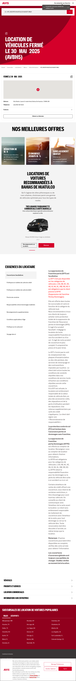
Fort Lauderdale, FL (57, 635)
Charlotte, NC (6, 632)
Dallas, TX (5, 628)
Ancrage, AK (30, 624)
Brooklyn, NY (30, 621)
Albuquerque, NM (7, 621)
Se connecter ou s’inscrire (62, 3)
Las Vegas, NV (31, 628)
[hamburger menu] (73, 3)
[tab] (6, 616)
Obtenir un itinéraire (38, 116)
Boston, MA (30, 639)
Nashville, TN (30, 643)
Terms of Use (32, 677)
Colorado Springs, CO (57, 639)
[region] (38, 669)
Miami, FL (5, 639)
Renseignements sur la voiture (29, 245)
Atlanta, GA (54, 628)
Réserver (46, 245)
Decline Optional (50, 668)
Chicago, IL (30, 635)
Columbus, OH (55, 621)
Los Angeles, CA (56, 632)
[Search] (70, 12)
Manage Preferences (57, 664)
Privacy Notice (34, 675)
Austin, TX (5, 635)
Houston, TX (5, 624)
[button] (38, 89)
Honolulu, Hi (5, 643)
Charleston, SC (55, 624)
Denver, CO (30, 632)
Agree (65, 668)
